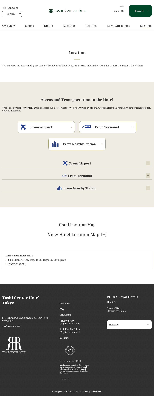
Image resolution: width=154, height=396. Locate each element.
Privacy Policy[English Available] (70, 322)
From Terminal (80, 176)
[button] (77, 234)
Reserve (139, 11)
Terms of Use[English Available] (117, 309)
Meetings (69, 25)
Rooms (29, 25)
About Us (111, 302)
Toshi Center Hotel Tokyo (21, 300)
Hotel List (114, 324)
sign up (65, 379)
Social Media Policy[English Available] (70, 330)
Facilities (91, 25)
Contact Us (118, 11)
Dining (48, 25)
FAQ (122, 6)
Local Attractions (118, 25)
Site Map (64, 337)
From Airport (80, 163)
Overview (8, 25)
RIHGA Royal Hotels (122, 297)
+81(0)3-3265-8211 (11, 326)
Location (146, 25)
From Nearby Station (80, 188)
